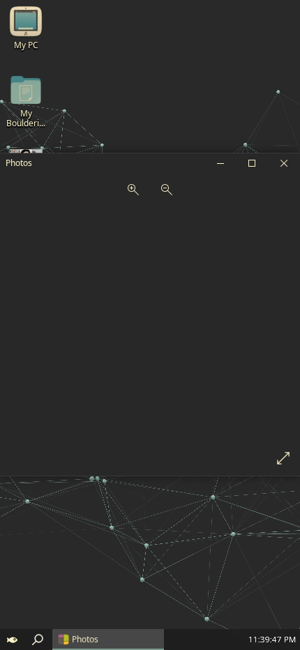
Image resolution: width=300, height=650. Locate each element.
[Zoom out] (166, 191)
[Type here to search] (37, 639)
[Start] (12, 639)
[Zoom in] (133, 191)
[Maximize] (252, 163)
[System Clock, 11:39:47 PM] (272, 639)
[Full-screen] (283, 459)
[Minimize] (220, 163)
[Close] (284, 163)
